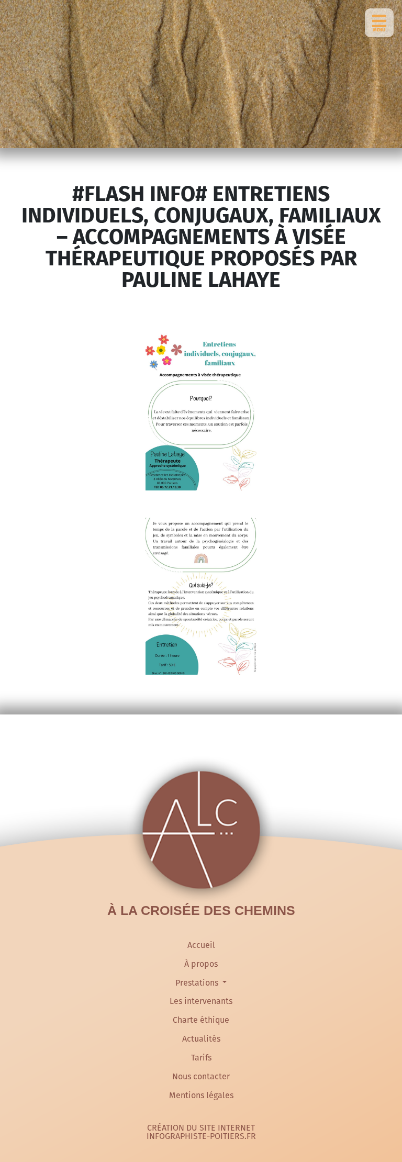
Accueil (201, 945)
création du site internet (201, 1128)
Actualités (201, 1039)
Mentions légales (201, 1095)
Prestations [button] (197, 983)
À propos (201, 964)
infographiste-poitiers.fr (201, 1136)
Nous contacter (201, 1076)
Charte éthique (201, 1020)
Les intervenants (201, 1001)
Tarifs (201, 1058)
